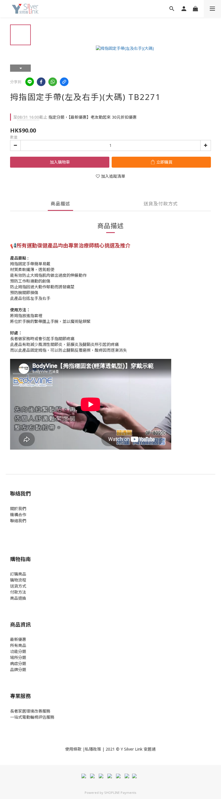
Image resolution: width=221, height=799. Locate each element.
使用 (69, 749)
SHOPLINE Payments (120, 792)
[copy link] (64, 81)
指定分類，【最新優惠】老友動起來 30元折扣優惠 (75, 117)
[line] (29, 81)
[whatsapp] (52, 81)
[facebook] (41, 81)
